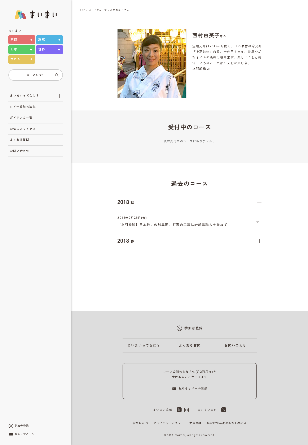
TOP (82, 10)
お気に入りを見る (23, 129)
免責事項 (195, 423)
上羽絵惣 (199, 69)
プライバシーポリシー (169, 423)
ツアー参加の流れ (23, 106)
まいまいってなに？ (24, 95)
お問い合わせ (19, 151)
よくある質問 (19, 139)
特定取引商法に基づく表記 (225, 423)
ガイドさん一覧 (21, 117)
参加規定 (139, 423)
